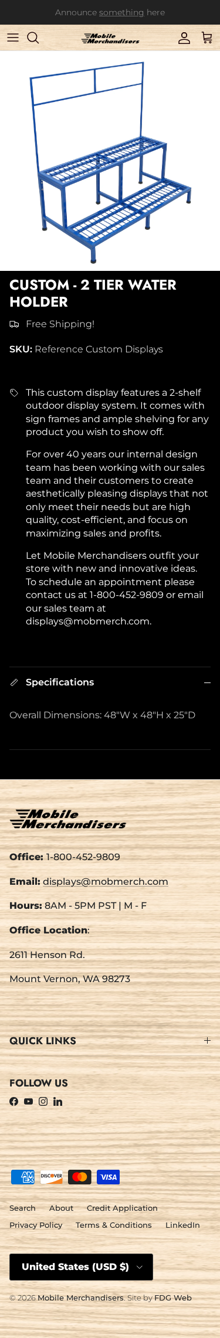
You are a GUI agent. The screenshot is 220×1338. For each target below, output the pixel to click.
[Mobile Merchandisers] (110, 38)
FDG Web (173, 1297)
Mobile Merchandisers (81, 1297)
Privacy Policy (35, 1225)
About (61, 1208)
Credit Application (122, 1208)
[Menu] (13, 37)
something (121, 14)
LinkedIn (182, 1225)
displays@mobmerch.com (105, 881)
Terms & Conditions (114, 1225)
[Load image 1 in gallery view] (110, 161)
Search (22, 1208)
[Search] (39, 37)
